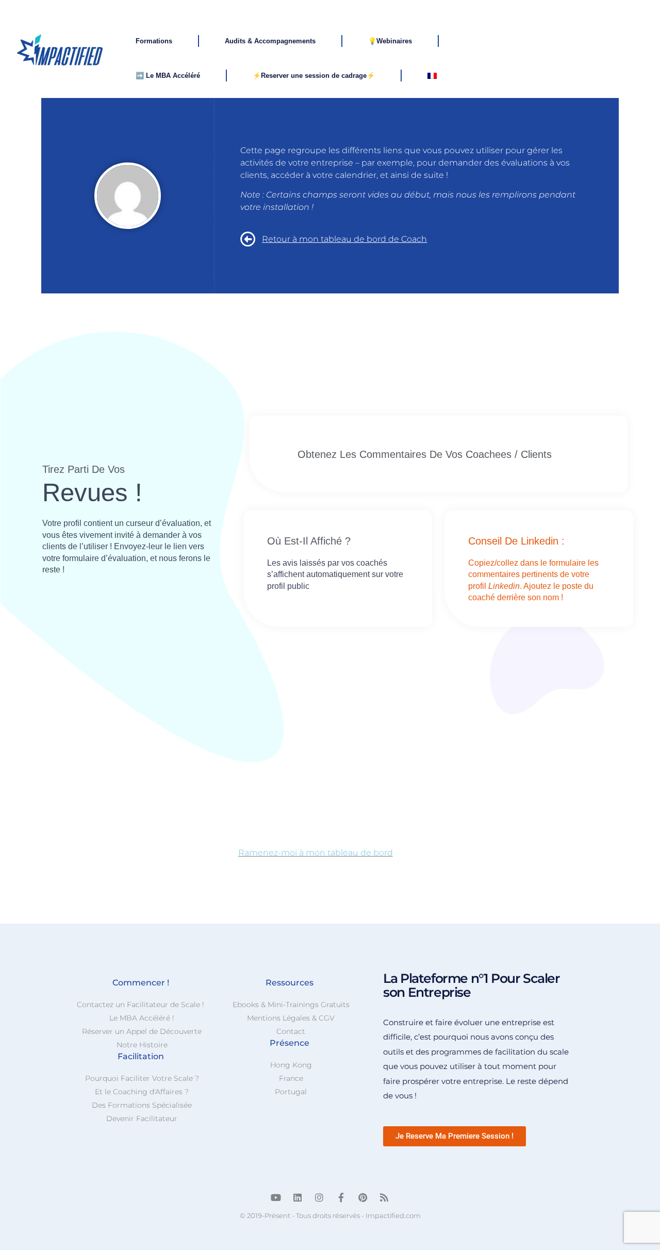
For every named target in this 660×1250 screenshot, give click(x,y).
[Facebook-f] (340, 1197)
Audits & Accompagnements (270, 41)
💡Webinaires (390, 41)
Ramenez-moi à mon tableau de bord (315, 853)
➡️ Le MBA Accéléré (168, 75)
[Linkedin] (297, 1197)
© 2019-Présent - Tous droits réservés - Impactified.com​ (330, 1215)
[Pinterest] (362, 1197)
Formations (154, 41)
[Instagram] (319, 1197)
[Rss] (384, 1197)
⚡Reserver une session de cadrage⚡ (314, 75)
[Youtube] (275, 1197)
